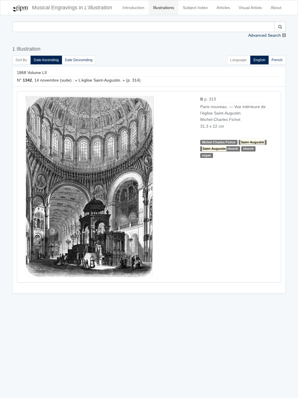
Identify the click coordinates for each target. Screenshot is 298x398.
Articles (223, 7)
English (259, 60)
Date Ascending (46, 60)
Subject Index (195, 7)
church (220, 148)
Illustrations (163, 7)
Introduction (133, 7)
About (276, 7)
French (277, 60)
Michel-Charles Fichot (218, 142)
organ (206, 155)
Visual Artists (250, 7)
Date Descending (79, 60)
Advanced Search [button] (264, 35)
